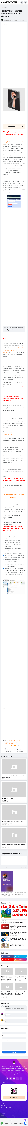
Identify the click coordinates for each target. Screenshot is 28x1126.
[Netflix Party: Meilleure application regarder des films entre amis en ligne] (5, 926)
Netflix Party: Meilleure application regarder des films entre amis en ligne (18, 926)
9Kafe (2, 1115)
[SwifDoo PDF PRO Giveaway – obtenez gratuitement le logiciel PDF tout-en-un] (7, 986)
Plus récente (5, 867)
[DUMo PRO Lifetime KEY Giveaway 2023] (14, 912)
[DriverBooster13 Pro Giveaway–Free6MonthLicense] (5, 934)
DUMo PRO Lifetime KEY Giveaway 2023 (12, 922)
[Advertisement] (14, 39)
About (10, 1123)
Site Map (21, 1123)
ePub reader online (5, 1110)
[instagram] (17, 1078)
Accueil (2, 7)
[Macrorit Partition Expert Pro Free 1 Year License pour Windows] (14, 812)
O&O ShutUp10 (19, 348)
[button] (2, 2)
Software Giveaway (18, 742)
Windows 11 (14, 497)
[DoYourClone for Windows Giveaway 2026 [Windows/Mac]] (14, 766)
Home (6, 1123)
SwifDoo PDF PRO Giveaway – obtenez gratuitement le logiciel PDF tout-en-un (7, 994)
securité (10, 742)
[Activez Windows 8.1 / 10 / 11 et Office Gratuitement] (21, 986)
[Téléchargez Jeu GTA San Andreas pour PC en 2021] (5, 945)
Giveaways (12, 740)
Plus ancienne (22, 867)
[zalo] (25, 1123)
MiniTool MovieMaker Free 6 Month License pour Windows (13, 845)
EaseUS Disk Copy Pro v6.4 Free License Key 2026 (20, 978)
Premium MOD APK (6, 1107)
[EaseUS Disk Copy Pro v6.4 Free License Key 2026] (21, 971)
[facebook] (7, 1078)
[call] (1, 1123)
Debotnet (5, 352)
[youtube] (14, 1078)
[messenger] (25, 1120)
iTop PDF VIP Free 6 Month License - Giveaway (11, 799)
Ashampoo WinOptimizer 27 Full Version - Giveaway (6, 978)
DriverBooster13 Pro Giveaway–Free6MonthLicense (18, 933)
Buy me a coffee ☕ (14, 1097)
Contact (16, 1123)
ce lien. (21, 488)
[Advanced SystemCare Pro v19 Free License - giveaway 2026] (5, 940)
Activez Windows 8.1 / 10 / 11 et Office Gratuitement (20, 993)
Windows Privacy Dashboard (11, 350)
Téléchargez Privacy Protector (14, 494)
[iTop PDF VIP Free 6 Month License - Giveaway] (14, 789)
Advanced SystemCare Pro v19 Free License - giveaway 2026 (18, 939)
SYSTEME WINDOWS (8, 743)
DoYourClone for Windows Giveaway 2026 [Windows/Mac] (13, 776)
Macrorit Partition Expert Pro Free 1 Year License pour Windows (12, 822)
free (6, 7)
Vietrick (3, 1105)
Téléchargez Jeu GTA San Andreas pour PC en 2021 (17, 944)
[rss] (21, 1078)
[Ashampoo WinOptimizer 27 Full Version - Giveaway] (7, 971)
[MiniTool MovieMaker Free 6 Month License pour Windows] (14, 835)
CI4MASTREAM (10, 2)
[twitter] (10, 1078)
